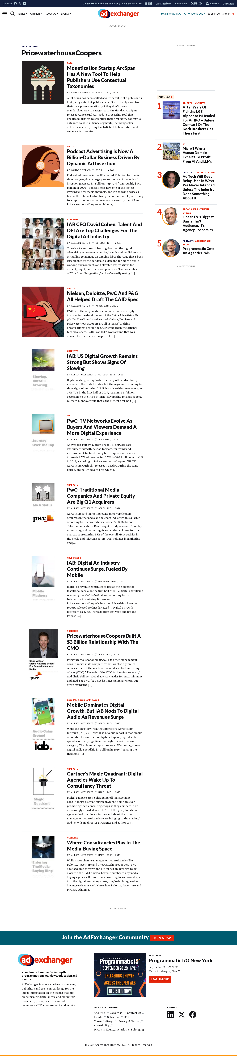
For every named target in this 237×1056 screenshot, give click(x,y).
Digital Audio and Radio (83, 699)
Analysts (72, 351)
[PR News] (148, 3)
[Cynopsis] (181, 3)
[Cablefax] (228, 4)
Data (70, 63)
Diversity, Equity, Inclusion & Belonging (119, 1029)
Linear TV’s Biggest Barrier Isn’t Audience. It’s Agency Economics (198, 223)
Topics (21, 13)
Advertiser (74, 557)
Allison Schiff (81, 242)
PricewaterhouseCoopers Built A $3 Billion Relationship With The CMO (104, 642)
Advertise (116, 1013)
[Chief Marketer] (132, 4)
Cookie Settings (103, 1021)
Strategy (72, 219)
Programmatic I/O (170, 13)
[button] (12, 13)
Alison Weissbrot (82, 374)
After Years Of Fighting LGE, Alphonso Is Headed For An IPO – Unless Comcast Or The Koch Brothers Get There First (199, 120)
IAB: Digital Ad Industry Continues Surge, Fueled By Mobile (97, 569)
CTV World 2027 (194, 13)
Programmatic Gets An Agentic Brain (198, 250)
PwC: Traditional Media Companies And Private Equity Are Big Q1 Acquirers (101, 496)
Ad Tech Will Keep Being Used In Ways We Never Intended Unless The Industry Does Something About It (199, 187)
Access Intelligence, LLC (110, 1045)
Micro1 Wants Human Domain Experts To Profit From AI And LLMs (197, 154)
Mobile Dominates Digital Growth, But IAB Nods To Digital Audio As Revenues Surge (103, 711)
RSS (126, 1017)
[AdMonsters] (212, 3)
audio (70, 146)
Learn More (160, 979)
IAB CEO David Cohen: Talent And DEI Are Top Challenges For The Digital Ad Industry (104, 230)
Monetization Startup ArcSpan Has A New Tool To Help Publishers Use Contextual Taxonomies (101, 77)
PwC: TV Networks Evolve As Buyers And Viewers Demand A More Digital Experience (102, 427)
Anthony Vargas (81, 92)
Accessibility (101, 1025)
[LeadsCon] (196, 3)
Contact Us (134, 1013)
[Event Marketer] (164, 3)
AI (184, 144)
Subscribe (214, 13)
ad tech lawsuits (194, 103)
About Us (50, 13)
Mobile (71, 288)
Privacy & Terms (128, 1021)
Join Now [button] (162, 938)
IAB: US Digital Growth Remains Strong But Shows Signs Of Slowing (102, 362)
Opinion (35, 13)
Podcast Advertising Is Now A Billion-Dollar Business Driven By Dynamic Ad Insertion (103, 157)
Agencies (72, 630)
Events (65, 13)
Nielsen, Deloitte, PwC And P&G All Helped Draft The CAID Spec (102, 296)
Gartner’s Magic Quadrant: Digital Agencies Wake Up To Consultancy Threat (105, 780)
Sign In (226, 13)
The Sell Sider (205, 172)
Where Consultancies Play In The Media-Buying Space (103, 846)
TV (68, 415)
